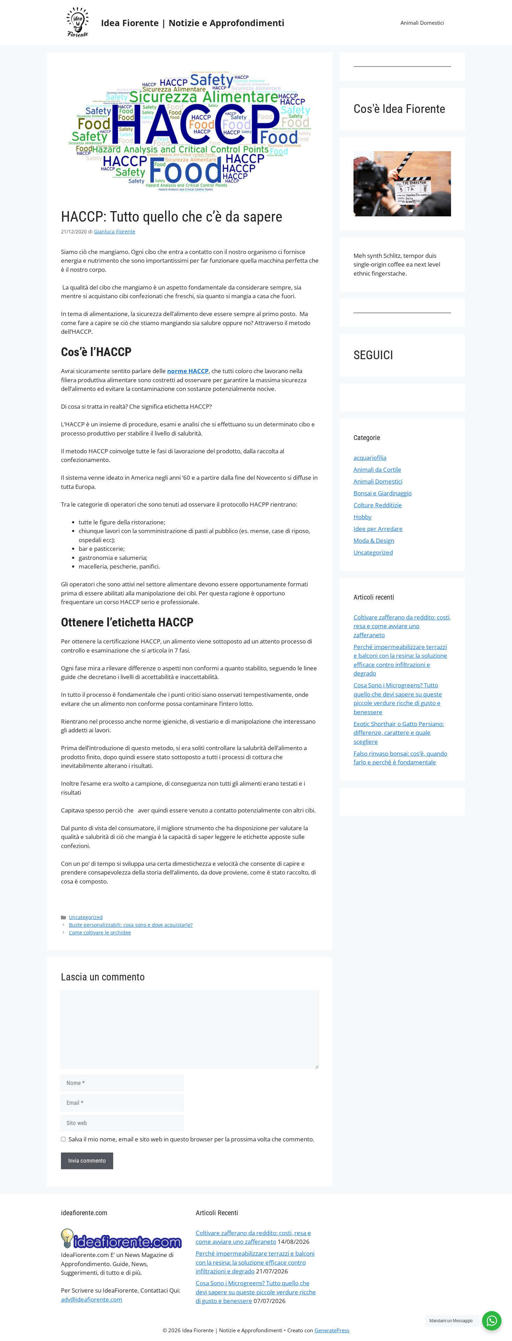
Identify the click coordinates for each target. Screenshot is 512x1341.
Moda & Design (374, 541)
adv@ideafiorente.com (91, 1299)
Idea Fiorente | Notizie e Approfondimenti (193, 23)
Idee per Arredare (378, 529)
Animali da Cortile (377, 469)
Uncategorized (86, 917)
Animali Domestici (422, 22)
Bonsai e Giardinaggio (383, 493)
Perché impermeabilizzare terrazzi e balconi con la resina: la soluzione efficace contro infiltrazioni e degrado (255, 1262)
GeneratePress (332, 1330)
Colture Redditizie (378, 505)
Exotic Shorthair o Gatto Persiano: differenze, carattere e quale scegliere (399, 733)
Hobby (363, 517)
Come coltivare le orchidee (100, 932)
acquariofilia (370, 458)
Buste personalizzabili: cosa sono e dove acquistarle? (131, 925)
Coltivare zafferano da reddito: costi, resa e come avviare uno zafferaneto (402, 626)
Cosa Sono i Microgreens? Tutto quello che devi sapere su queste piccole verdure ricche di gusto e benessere (256, 1292)
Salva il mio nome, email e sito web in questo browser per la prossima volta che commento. (191, 1139)
